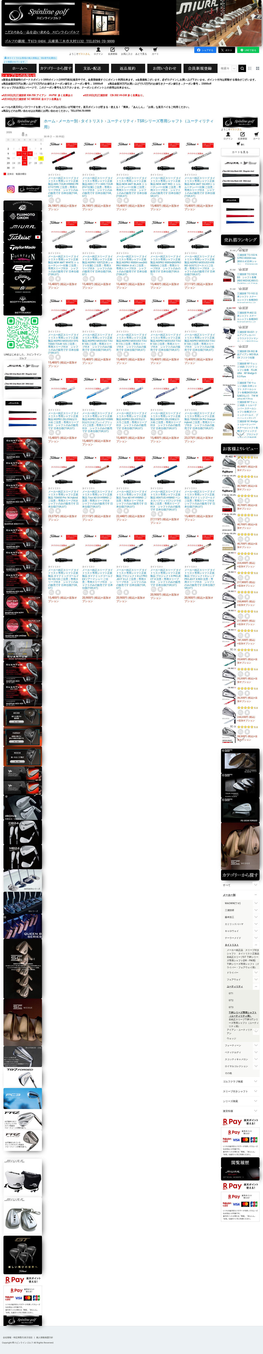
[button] (240, 249)
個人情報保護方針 (44, 1337)
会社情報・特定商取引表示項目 (18, 1337)
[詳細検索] (234, 68)
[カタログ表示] (257, 68)
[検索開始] (242, 68)
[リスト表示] (250, 68)
